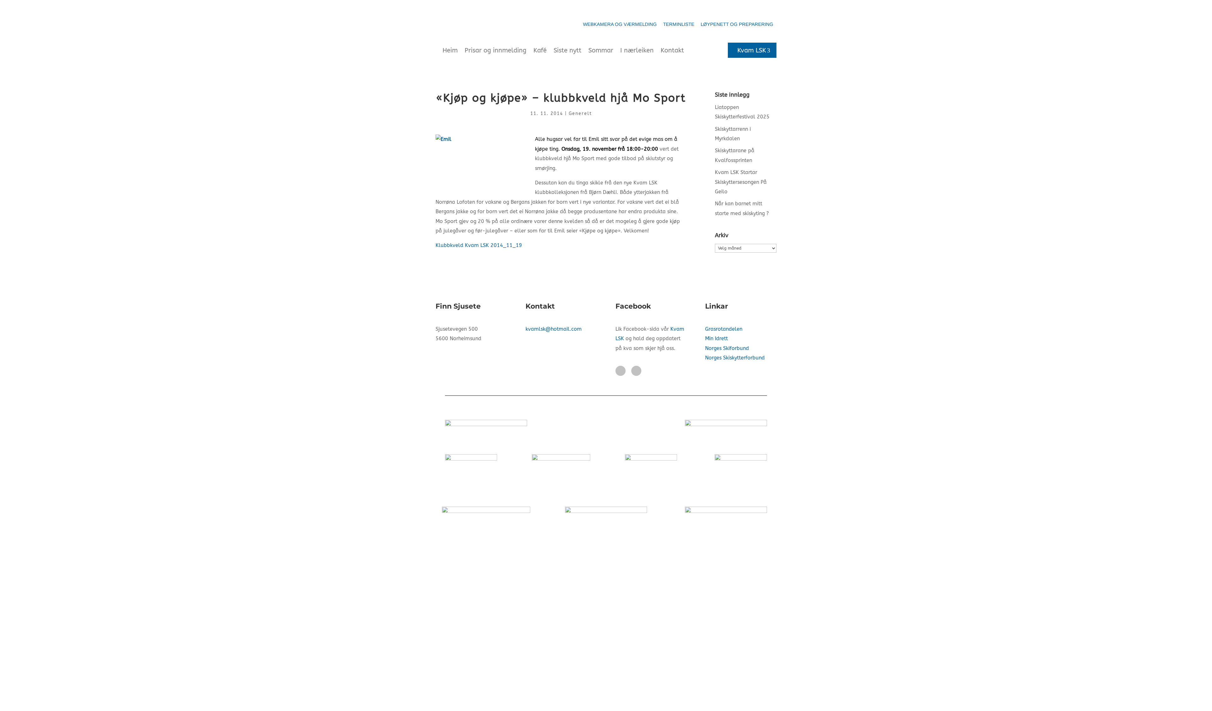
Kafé (540, 50)
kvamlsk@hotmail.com (554, 329)
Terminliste (678, 24)
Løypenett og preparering (737, 24)
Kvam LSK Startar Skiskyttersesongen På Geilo (741, 182)
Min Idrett (716, 338)
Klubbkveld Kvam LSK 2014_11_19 (479, 245)
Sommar (600, 50)
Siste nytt (567, 50)
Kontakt (672, 50)
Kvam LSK (751, 50)
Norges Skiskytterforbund (735, 358)
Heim (450, 50)
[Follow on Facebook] (620, 371)
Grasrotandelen (723, 329)
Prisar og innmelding (495, 50)
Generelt (580, 113)
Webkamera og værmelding (620, 24)
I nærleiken (637, 50)
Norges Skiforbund (727, 348)
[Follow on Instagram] (636, 371)
